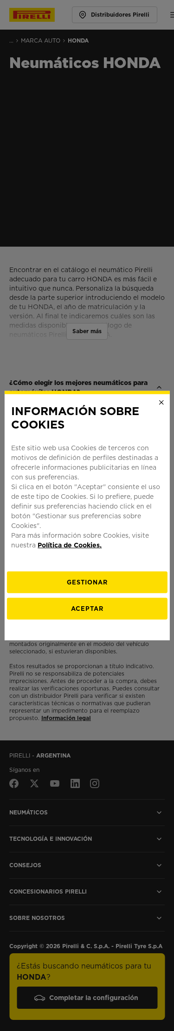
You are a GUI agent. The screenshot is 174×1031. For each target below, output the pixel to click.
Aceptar (87, 608)
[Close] (161, 403)
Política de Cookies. (70, 544)
